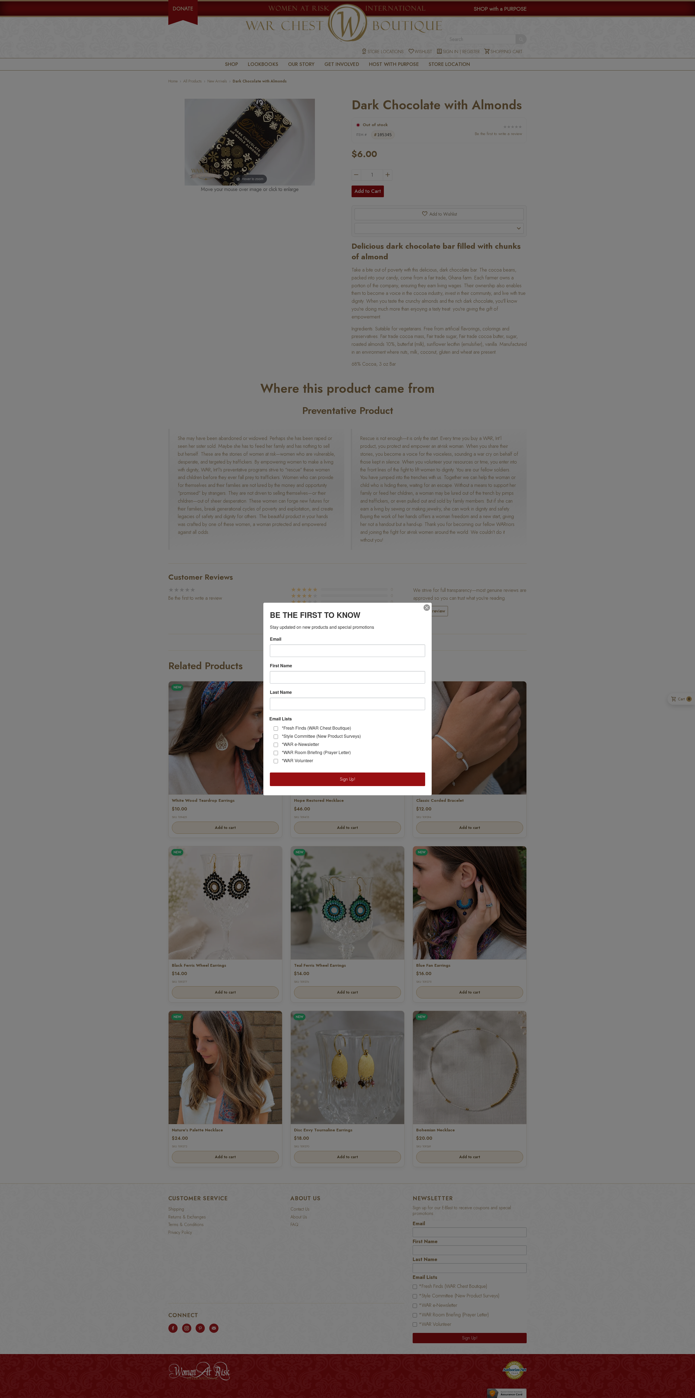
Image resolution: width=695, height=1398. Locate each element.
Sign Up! (347, 779)
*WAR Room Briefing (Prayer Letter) (316, 752)
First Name (281, 665)
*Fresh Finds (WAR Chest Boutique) (316, 728)
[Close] (427, 607)
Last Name (281, 692)
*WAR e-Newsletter (300, 744)
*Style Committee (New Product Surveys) (321, 736)
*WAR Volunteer (297, 760)
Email (275, 639)
